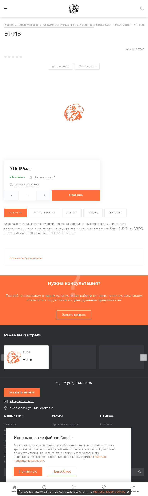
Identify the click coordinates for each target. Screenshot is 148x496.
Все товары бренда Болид (26, 258)
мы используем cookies (109, 491)
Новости (10, 424)
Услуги (57, 416)
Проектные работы (65, 424)
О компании (14, 416)
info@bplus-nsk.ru (22, 401)
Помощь (107, 416)
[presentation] (4, 357)
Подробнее (61, 471)
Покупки (106, 424)
